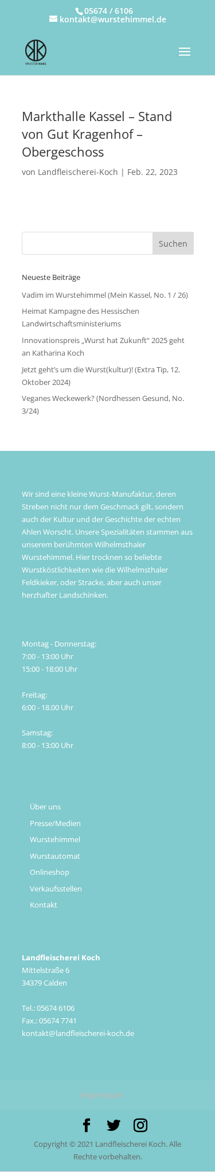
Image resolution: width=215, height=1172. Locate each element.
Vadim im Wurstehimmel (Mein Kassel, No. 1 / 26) (105, 295)
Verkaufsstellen (56, 888)
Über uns (45, 806)
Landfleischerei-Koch (78, 171)
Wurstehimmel (55, 839)
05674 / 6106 (108, 10)
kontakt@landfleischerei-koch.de (78, 1033)
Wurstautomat (55, 856)
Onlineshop (49, 872)
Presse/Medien (55, 823)
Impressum (101, 1094)
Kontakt (43, 905)
